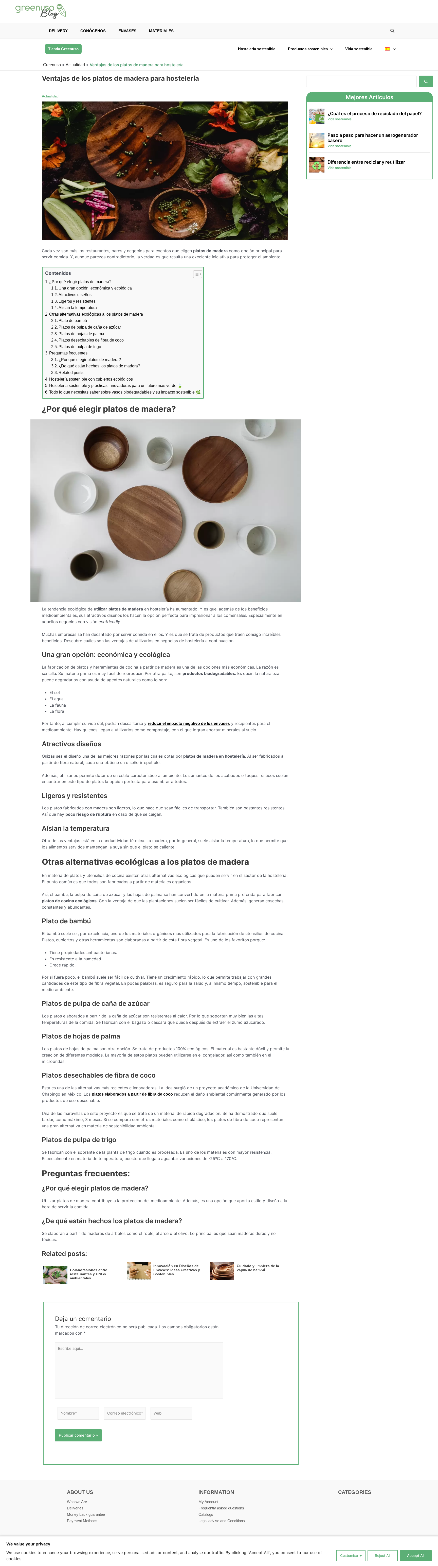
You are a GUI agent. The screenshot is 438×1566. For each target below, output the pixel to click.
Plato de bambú (73, 320)
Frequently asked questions (221, 1508)
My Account (208, 1502)
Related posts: (71, 372)
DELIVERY (58, 31)
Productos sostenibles (308, 49)
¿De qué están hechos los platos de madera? (99, 366)
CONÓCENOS (93, 31)
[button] (392, 31)
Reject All (382, 1555)
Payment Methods (82, 1521)
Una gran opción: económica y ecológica (95, 288)
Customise (349, 1555)
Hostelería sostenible (256, 49)
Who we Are (77, 1502)
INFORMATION (216, 1492)
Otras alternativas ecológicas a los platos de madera (96, 314)
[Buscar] (426, 81)
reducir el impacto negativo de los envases (189, 723)
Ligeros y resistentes (77, 301)
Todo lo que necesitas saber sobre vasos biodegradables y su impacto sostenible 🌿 (125, 392)
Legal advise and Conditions (221, 1521)
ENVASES (127, 31)
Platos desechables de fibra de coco (91, 340)
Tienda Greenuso (63, 49)
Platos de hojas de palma (81, 334)
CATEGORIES (354, 1492)
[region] (219, 1551)
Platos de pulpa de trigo (80, 347)
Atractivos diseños (75, 295)
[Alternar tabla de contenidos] (195, 274)
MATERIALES (161, 31)
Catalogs (205, 1514)
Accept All (415, 1555)
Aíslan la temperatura (78, 307)
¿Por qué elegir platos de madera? (80, 282)
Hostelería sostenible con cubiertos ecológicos (91, 379)
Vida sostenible (358, 49)
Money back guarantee (86, 1514)
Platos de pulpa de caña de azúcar (90, 327)
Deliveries (75, 1508)
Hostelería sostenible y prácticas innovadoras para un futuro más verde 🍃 (115, 385)
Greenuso (52, 65)
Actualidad (75, 65)
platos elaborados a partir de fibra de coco (132, 1094)
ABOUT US (80, 1492)
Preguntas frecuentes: (68, 353)
